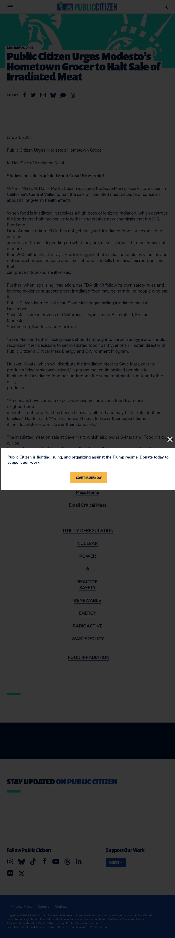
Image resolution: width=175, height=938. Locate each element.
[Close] (170, 439)
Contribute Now (89, 477)
